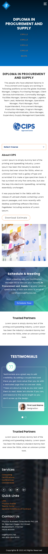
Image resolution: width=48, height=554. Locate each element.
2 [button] (25, 417)
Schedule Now (24, 303)
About (5, 151)
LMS (4, 501)
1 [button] (22, 417)
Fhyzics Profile (9, 503)
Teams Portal (8, 506)
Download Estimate (16, 217)
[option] (24, 388)
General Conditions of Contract (16, 509)
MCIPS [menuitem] (24, 56)
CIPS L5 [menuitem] (24, 45)
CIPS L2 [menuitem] (24, 34)
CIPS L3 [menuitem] (24, 40)
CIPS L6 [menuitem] (24, 50)
